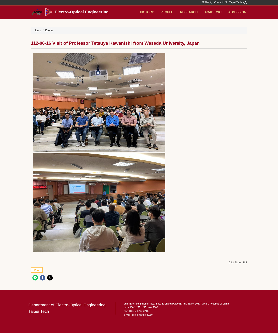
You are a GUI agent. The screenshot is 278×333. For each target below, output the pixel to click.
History (147, 12)
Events (49, 30)
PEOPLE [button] (167, 12)
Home (37, 30)
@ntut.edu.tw (145, 314)
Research (189, 12)
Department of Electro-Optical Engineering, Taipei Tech (67, 308)
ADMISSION (237, 12)
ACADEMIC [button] (212, 12)
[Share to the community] (35, 278)
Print (37, 269)
